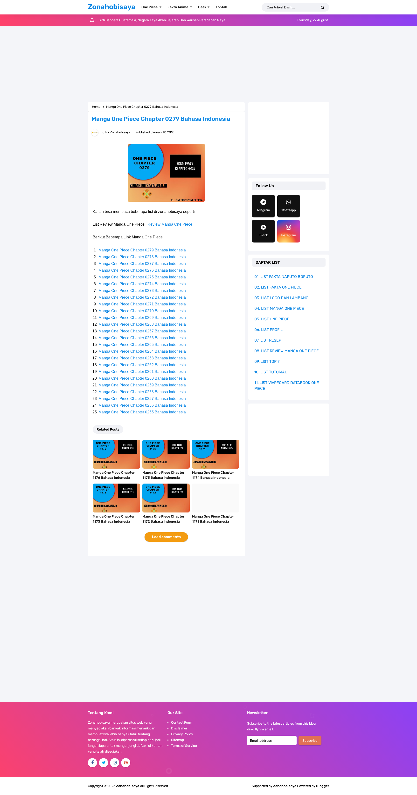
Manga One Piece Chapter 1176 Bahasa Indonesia (114, 475)
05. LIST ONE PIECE (271, 319)
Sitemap (177, 740)
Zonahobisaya (284, 786)
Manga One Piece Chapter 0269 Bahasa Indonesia (142, 318)
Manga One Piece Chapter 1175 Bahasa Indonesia (163, 475)
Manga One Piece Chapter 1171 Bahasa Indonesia (213, 519)
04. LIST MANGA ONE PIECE (279, 308)
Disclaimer (179, 728)
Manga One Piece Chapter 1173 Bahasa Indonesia (114, 519)
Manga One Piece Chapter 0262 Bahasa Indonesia (142, 365)
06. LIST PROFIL (268, 329)
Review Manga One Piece (169, 224)
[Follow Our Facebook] (92, 762)
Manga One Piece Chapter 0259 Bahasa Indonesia (142, 385)
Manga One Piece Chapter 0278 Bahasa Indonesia (142, 257)
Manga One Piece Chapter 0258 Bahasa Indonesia (142, 392)
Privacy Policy (182, 734)
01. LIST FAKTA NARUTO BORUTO (283, 276)
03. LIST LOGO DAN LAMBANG (281, 298)
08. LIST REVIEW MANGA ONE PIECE (286, 351)
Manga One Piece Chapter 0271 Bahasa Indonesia (142, 304)
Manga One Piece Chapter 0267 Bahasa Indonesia (142, 331)
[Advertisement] (208, 64)
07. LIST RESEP (267, 340)
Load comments (166, 537)
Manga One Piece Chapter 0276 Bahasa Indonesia (142, 270)
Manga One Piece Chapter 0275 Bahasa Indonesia (142, 277)
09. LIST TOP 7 (266, 361)
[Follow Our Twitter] (103, 762)
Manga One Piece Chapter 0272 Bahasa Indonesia (142, 297)
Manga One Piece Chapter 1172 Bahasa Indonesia (163, 519)
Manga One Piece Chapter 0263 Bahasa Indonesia (142, 358)
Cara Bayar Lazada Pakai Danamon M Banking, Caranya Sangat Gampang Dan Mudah (164, 22)
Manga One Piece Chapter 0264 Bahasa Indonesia (142, 351)
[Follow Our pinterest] (125, 762)
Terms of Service (184, 746)
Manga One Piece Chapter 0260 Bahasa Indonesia (142, 378)
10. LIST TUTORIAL (270, 372)
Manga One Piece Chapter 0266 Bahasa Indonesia (142, 338)
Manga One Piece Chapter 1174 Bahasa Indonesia (213, 475)
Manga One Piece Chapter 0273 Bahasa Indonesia (142, 291)
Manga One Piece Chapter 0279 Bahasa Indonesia (142, 250)
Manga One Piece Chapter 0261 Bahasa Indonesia (142, 372)
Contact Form (181, 723)
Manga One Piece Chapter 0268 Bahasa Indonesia (142, 324)
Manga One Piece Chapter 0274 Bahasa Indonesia (142, 284)
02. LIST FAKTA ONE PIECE (278, 287)
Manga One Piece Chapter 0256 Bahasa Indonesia (142, 405)
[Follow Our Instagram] (114, 762)
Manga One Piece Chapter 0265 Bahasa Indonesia (142, 345)
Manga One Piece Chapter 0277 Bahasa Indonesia (142, 264)
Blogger (322, 786)
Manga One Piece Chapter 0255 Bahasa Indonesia (142, 412)
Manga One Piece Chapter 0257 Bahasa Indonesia (142, 399)
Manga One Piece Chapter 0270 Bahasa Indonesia (142, 311)
